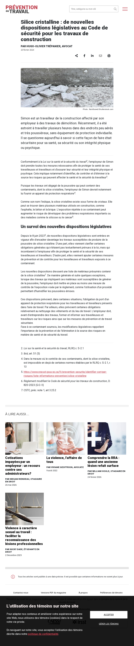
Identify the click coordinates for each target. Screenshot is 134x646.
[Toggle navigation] (125, 9)
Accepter (109, 614)
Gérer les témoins (109, 624)
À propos (83, 592)
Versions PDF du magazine (53, 592)
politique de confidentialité (43, 634)
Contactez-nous (20, 592)
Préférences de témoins (111, 592)
